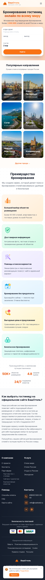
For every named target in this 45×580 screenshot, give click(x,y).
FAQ (3, 499)
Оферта (10, 544)
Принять (14, 575)
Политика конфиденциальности (26, 544)
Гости (5, 43)
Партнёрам (6, 471)
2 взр (5, 46)
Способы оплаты (9, 495)
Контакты (6, 467)
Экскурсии (28, 474)
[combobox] (22, 32)
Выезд (26, 36)
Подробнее (24, 571)
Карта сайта (7, 503)
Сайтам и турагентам (11, 479)
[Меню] (41, 3)
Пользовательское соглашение (19, 548)
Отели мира (29, 463)
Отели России (30, 467)
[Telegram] (32, 509)
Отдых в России (31, 471)
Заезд (5, 36)
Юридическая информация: (22, 540)
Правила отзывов (18, 552)
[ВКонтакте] (26, 509)
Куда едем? (8, 29)
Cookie (34, 548)
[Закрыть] (41, 568)
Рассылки (29, 552)
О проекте (6, 463)
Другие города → (22, 163)
